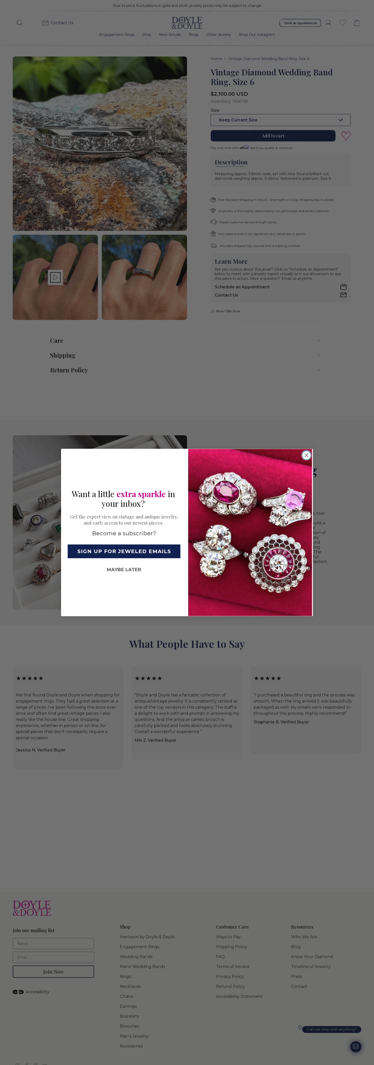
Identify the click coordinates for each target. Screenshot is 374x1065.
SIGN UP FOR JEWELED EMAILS (124, 551)
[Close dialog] (306, 455)
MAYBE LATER (124, 569)
